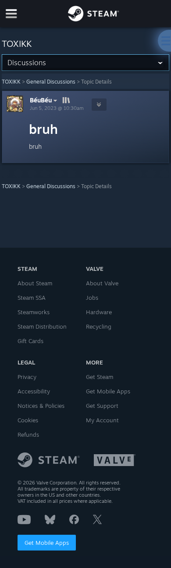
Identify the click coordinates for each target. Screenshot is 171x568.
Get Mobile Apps (47, 542)
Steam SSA (32, 297)
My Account (102, 420)
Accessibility (34, 391)
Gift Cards (30, 340)
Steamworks (34, 312)
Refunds (28, 434)
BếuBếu (41, 100)
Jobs (92, 297)
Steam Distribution (42, 326)
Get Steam (99, 376)
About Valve (102, 283)
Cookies (28, 420)
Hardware (99, 312)
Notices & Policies (41, 405)
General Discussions (50, 81)
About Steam (35, 283)
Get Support (102, 405)
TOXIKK (11, 81)
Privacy (27, 376)
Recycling (98, 326)
